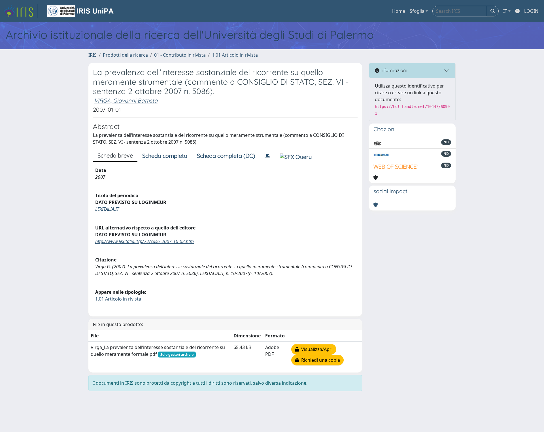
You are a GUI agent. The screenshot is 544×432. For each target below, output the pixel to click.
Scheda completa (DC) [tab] (226, 155)
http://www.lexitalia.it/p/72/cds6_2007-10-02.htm (144, 241)
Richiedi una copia (319, 360)
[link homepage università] (80, 11)
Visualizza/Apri (316, 349)
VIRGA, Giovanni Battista (126, 100)
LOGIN (531, 11)
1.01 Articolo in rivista (235, 55)
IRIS (92, 55)
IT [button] (505, 11)
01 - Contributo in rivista (180, 55)
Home (398, 11)
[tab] (267, 156)
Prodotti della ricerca (125, 55)
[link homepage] (20, 11)
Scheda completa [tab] (164, 155)
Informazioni (393, 70)
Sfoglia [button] (417, 11)
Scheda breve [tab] (115, 155)
